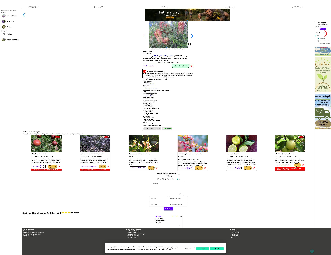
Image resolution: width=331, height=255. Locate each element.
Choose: (39, 166)
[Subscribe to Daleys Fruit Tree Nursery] (323, 33)
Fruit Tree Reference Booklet (135, 234)
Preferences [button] (168, 249)
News (232, 237)
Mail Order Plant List (133, 231)
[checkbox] (152, 128)
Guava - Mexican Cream (284, 154)
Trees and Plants (157, 55)
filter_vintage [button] (171, 128)
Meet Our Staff (235, 231)
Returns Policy (131, 237)
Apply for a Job (235, 232)
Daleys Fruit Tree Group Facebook (33, 232)
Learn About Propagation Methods (151, 88)
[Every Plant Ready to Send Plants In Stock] (323, 74)
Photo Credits (182, 48)
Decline (202, 248)
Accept (217, 248)
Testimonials (234, 236)
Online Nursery (131, 232)
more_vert (179, 226)
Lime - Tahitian (233, 154)
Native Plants (166, 55)
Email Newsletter (28, 236)
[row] (152, 128)
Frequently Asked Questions (32, 234)
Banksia (172, 55)
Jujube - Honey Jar (39, 154)
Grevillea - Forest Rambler (139, 154)
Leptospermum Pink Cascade (92, 154)
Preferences (188, 248)
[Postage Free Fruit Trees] (323, 51)
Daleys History (235, 234)
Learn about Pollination (149, 95)
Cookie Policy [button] (132, 249)
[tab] (33, 7)
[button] (187, 20)
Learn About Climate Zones (150, 83)
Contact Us (26, 231)
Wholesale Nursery (133, 236)
